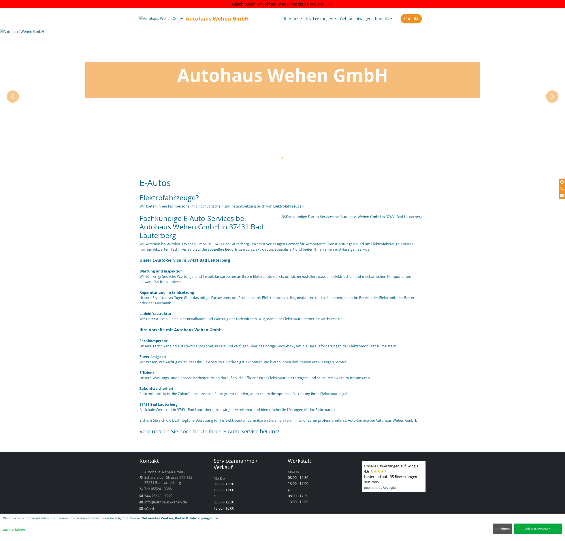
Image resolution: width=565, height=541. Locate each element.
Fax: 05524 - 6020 (158, 495)
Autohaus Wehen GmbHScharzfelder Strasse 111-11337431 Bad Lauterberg (168, 477)
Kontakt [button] (382, 18)
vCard (149, 508)
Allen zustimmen (538, 529)
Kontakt (411, 18)
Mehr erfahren (14, 530)
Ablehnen (502, 529)
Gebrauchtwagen (355, 18)
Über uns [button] (290, 18)
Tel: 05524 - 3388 (158, 488)
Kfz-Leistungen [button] (319, 18)
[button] (279, 157)
